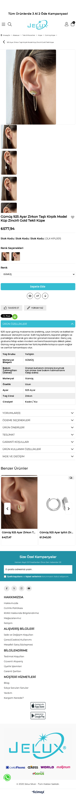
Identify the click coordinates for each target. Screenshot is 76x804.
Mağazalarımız (12, 618)
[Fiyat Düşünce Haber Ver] (45, 296)
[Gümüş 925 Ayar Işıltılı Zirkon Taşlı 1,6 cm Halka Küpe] (57, 502)
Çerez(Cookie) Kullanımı (18, 639)
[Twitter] (14, 588)
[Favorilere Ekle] (72, 217)
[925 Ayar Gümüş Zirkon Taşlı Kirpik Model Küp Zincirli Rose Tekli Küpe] (5, 256)
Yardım (8, 692)
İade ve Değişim (13, 456)
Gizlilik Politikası (13, 608)
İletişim (8, 623)
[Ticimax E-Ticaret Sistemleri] (38, 792)
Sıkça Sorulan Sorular (16, 687)
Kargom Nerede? (14, 697)
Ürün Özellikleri (14, 323)
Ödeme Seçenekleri (16, 420)
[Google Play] (38, 715)
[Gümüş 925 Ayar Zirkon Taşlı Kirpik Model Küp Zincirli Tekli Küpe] (15, 256)
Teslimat (8, 434)
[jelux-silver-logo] (38, 744)
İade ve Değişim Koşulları (18, 634)
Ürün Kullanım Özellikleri (21, 449)
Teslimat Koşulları (14, 656)
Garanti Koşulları (15, 441)
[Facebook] (7, 588)
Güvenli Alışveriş (13, 661)
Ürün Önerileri (13, 427)
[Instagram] (21, 588)
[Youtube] (29, 588)
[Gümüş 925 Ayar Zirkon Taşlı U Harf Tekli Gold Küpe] (19, 502)
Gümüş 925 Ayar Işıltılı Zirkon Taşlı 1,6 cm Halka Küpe (57, 532)
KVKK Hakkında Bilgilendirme (21, 613)
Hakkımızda (11, 603)
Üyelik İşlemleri (13, 666)
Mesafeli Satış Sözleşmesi (18, 644)
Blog (6, 682)
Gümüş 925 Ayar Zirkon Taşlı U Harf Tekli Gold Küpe (19, 532)
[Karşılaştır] (37, 296)
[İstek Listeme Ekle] (30, 296)
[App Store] (38, 705)
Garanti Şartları (12, 671)
